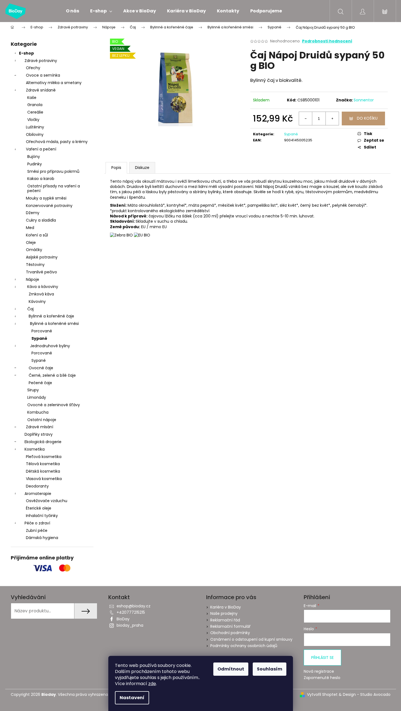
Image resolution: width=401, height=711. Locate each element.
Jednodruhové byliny (50, 346)
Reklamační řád (225, 620)
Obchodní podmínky (230, 632)
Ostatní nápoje (41, 419)
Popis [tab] (116, 167)
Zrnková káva (41, 294)
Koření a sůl (37, 235)
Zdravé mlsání (39, 427)
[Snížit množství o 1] (305, 118)
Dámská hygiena (42, 537)
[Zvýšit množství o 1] (332, 118)
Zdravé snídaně (41, 90)
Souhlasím (269, 669)
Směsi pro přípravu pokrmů (53, 171)
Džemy (32, 213)
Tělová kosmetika (43, 464)
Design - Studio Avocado (367, 694)
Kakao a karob (40, 178)
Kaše (31, 97)
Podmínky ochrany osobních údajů (243, 645)
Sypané (39, 338)
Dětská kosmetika (43, 471)
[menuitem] (72, 11)
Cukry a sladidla (41, 220)
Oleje (31, 242)
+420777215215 (131, 612)
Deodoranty (37, 486)
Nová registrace (319, 671)
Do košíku (367, 118)
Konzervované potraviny (49, 205)
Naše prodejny (224, 613)
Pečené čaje (40, 383)
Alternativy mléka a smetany (54, 82)
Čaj (30, 309)
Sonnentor (364, 100)
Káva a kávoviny (42, 286)
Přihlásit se (322, 657)
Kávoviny (37, 301)
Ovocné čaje (41, 368)
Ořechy (33, 68)
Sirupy (33, 390)
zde (152, 683)
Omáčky (34, 249)
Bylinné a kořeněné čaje (51, 316)
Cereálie (35, 112)
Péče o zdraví (37, 523)
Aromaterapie (38, 493)
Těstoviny (35, 264)
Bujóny (33, 156)
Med (30, 227)
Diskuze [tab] (142, 167)
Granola (34, 104)
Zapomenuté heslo (322, 677)
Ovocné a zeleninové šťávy (53, 405)
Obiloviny (35, 134)
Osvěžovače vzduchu (46, 500)
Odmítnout (230, 669)
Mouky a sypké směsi (46, 198)
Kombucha (38, 412)
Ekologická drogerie (43, 442)
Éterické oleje (38, 508)
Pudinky (34, 164)
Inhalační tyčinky (42, 515)
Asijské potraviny (42, 257)
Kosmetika (35, 449)
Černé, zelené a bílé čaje (52, 375)
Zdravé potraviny (41, 60)
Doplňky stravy (39, 434)
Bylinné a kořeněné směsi (54, 323)
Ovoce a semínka (43, 75)
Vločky (33, 119)
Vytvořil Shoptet (322, 694)
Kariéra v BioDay (225, 607)
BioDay (123, 619)
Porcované (41, 331)
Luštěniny (35, 127)
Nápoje (32, 279)
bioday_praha (130, 625)
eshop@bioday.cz (133, 606)
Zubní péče (36, 530)
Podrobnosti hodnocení (327, 41)
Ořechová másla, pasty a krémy (57, 141)
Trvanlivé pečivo (41, 272)
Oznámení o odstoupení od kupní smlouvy (251, 639)
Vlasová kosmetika (44, 478)
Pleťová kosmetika (43, 456)
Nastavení (132, 697)
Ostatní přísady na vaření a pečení (53, 188)
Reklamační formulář (230, 626)
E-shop (26, 53)
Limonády (36, 397)
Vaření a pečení (41, 149)
